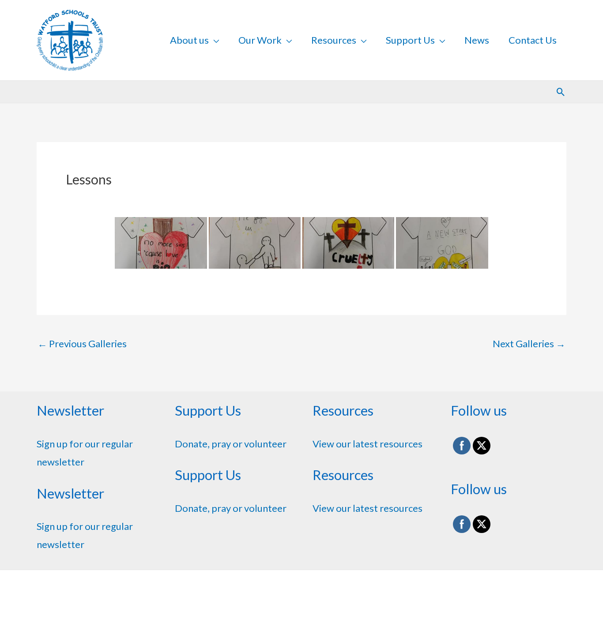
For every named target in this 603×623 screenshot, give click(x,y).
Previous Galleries (82, 344)
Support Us (410, 40)
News (476, 40)
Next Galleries (529, 344)
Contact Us (533, 40)
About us (189, 40)
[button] (560, 92)
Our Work (260, 40)
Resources (333, 40)
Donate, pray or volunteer (230, 444)
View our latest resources (367, 444)
